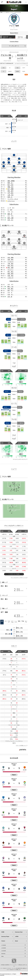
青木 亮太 (10, 265)
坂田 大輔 (10, 218)
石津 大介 (10, 220)
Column (3, 941)
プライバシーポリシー (13, 964)
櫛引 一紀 (10, 286)
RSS (26, 74)
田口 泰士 (10, 271)
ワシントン (10, 269)
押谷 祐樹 (10, 267)
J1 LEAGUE (3, 945)
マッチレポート (14, 46)
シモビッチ (10, 277)
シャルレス (10, 261)
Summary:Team (19, 932)
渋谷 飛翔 (10, 257)
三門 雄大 (10, 193)
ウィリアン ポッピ (13, 199)
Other (2, 956)
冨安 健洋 (10, 191)
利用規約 (3, 964)
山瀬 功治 (10, 195)
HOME (1, 12)
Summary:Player (5, 936)
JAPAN (16, 936)
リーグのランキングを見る (14, 574)
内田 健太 (10, 288)
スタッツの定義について (21, 745)
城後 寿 (10, 214)
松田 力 (10, 197)
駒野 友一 (10, 183)
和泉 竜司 (10, 273)
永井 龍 (10, 296)
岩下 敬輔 (10, 189)
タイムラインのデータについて (20, 459)
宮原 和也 (10, 259)
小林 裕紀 (10, 263)
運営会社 (20, 964)
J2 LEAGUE (3, 948)
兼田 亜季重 (11, 181)
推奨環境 (7, 964)
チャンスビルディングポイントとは (19, 577)
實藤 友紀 (10, 187)
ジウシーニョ (11, 201)
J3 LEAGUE (3, 950)
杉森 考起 (10, 275)
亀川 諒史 (10, 185)
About (16, 941)
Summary (3, 953)
